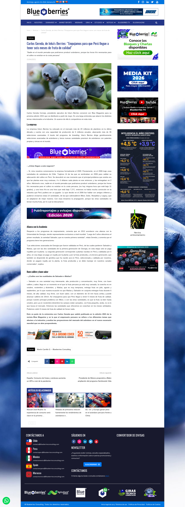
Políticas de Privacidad (136, 504)
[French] (63, 2)
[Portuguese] (66, 2)
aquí (107, 476)
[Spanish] (57, 2)
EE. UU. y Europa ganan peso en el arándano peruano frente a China (98, 413)
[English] (60, 2)
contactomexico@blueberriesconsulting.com (48, 460)
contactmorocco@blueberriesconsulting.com (48, 476)
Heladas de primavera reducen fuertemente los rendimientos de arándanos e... (68, 413)
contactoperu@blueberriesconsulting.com (47, 452)
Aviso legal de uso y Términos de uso (114, 504)
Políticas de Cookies (153, 504)
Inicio (28, 30)
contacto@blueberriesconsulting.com (46, 444)
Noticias (36, 30)
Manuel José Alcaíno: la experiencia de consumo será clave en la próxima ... (38, 413)
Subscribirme (92, 464)
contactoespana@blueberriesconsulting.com (48, 468)
